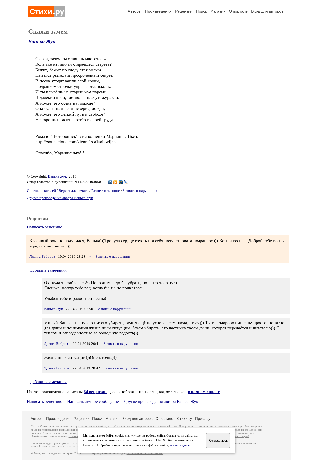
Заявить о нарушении (140, 191)
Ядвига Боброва (42, 256)
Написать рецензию (44, 227)
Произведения (158, 11)
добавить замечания (48, 270)
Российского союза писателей (145, 453)
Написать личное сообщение (93, 401)
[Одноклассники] (115, 182)
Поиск (201, 11)
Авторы (135, 11)
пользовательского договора (226, 426)
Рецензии (183, 11)
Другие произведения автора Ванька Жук (60, 198)
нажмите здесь (179, 445)
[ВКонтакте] (110, 182)
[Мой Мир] (120, 182)
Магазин (217, 11)
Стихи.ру (184, 419)
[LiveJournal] (125, 182)
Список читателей (41, 191)
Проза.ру (202, 419)
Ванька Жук (41, 41)
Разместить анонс (105, 191)
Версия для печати (74, 191)
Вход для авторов (267, 11)
